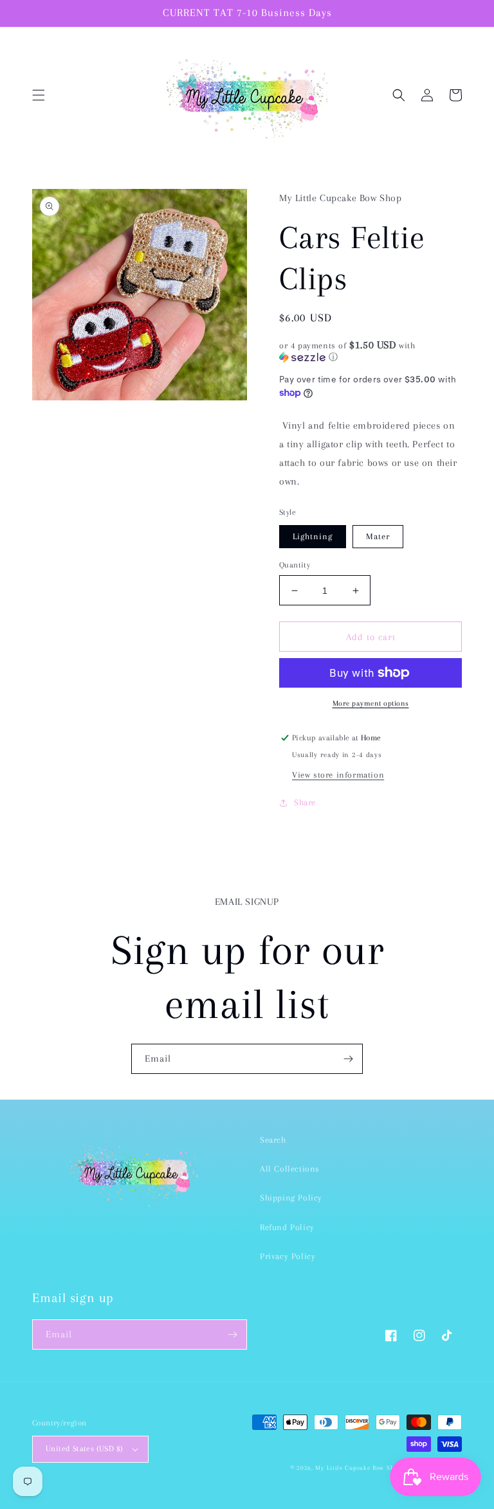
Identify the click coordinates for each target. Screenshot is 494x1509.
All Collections (290, 1169)
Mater (378, 536)
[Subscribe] (348, 1059)
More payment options (371, 703)
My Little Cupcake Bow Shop (358, 1467)
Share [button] (305, 802)
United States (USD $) (84, 1448)
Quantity (294, 564)
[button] (38, 95)
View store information (338, 775)
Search (273, 1140)
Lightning (313, 536)
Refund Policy (287, 1227)
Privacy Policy (287, 1256)
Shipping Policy (291, 1197)
